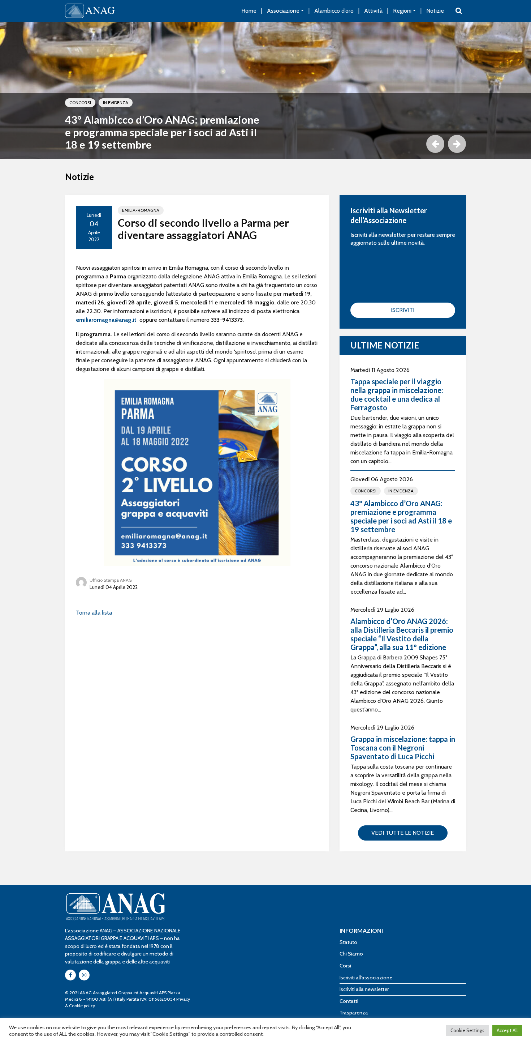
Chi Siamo (351, 953)
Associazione (283, 10)
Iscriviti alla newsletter (364, 989)
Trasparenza (354, 1012)
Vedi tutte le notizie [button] (402, 832)
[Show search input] (458, 11)
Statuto (348, 942)
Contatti (349, 1001)
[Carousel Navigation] (265, 144)
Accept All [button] (507, 1030)
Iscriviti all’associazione (366, 977)
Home (248, 10)
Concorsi (80, 102)
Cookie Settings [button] (467, 1030)
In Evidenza (115, 102)
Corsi (345, 965)
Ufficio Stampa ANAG (111, 580)
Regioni (402, 10)
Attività (373, 10)
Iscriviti (402, 310)
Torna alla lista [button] (94, 612)
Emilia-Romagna (140, 210)
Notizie (435, 10)
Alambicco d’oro (334, 10)
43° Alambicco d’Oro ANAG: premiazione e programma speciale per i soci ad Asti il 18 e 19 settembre (162, 132)
